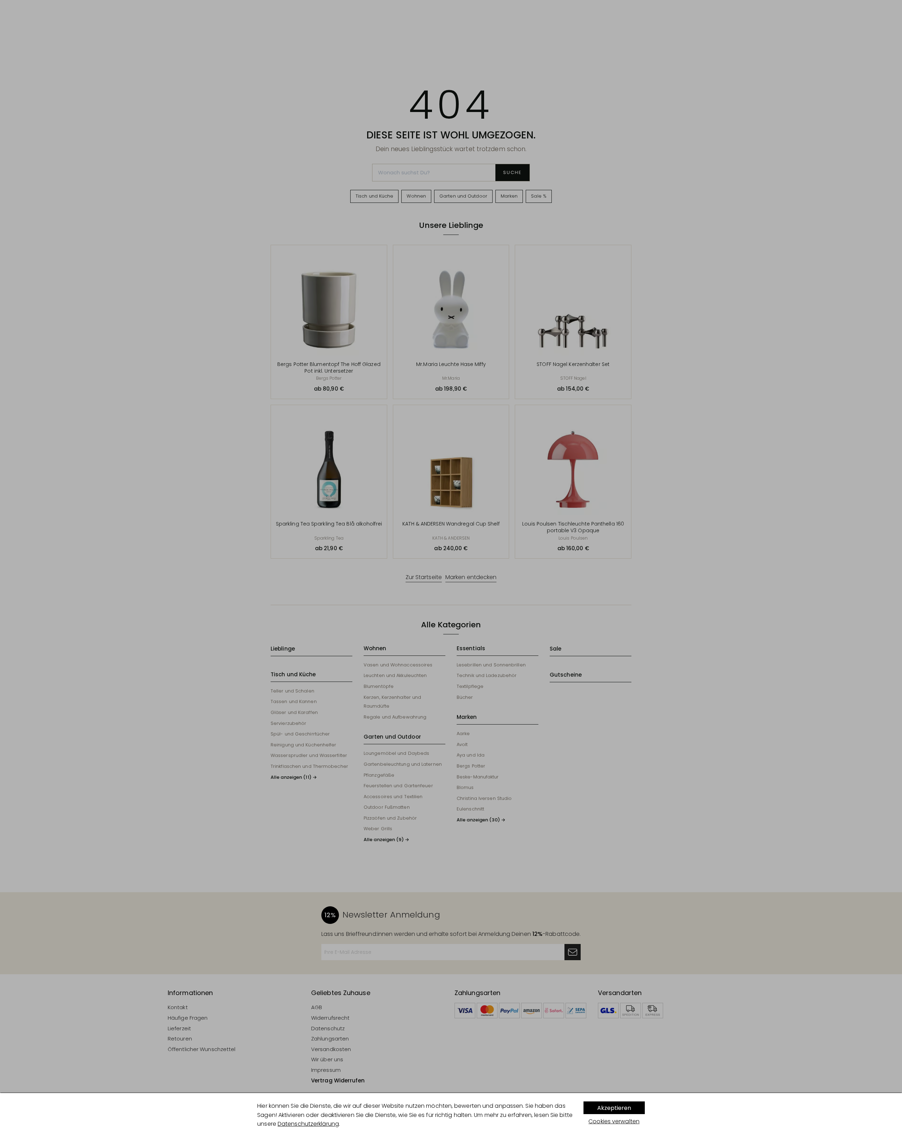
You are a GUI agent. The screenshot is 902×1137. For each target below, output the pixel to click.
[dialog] (451, 1115)
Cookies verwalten (614, 1121)
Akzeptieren (614, 1108)
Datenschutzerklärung (308, 1124)
